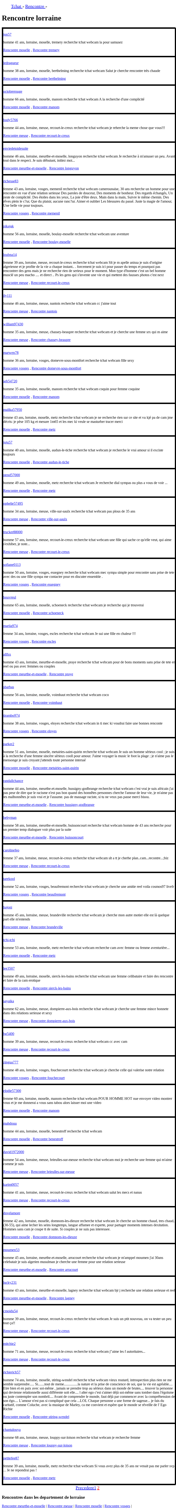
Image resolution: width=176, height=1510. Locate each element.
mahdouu (10, 1123)
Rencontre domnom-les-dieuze (55, 1237)
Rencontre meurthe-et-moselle (25, 168)
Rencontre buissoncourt (66, 837)
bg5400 (8, 1034)
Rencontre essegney (46, 584)
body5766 (10, 120)
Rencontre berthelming (49, 78)
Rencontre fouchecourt (48, 1078)
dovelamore (11, 1213)
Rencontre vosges (16, 213)
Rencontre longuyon (64, 168)
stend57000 (11, 475)
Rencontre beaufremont (49, 894)
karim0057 (11, 1184)
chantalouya (12, 1430)
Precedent (85, 1487)
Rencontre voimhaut (47, 703)
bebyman (9, 817)
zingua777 (10, 1062)
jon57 (7, 34)
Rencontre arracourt (63, 1270)
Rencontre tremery (46, 50)
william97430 (13, 324)
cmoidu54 (10, 1311)
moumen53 (11, 1250)
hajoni (7, 907)
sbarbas (8, 687)
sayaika (8, 1001)
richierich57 (11, 1372)
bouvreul (9, 597)
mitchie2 (9, 1344)
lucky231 (10, 1282)
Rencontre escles (44, 641)
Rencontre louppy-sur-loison (51, 1445)
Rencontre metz (44, 429)
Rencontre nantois (44, 311)
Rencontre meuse (15, 136)
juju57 (7, 442)
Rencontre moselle (16, 50)
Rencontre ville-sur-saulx (49, 519)
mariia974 (10, 626)
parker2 (8, 744)
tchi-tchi (9, 940)
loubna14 (10, 255)
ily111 (7, 296)
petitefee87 (11, 1458)
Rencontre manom (46, 107)
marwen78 (11, 353)
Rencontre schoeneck (48, 613)
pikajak (8, 226)
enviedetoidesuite (15, 148)
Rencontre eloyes (44, 731)
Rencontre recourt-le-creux (50, 136)
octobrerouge (12, 91)
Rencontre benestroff (48, 1139)
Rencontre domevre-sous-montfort (56, 368)
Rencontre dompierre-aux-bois (53, 1021)
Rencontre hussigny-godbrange (71, 805)
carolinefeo (11, 850)
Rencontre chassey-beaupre (51, 340)
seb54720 (10, 381)
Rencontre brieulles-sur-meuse (53, 1172)
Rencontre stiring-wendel (51, 1417)
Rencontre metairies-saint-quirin (56, 768)
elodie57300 (12, 1091)
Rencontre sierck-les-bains (52, 988)
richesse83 (10, 181)
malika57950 (12, 410)
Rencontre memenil (46, 213)
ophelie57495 (13, 503)
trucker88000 (12, 532)
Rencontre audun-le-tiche (51, 462)
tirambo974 (11, 715)
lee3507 (9, 968)
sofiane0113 (12, 565)
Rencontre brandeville (47, 927)
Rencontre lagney (62, 1298)
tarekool (9, 879)
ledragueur (11, 63)
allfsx (7, 654)
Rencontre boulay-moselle (52, 242)
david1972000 (13, 1152)
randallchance (13, 781)
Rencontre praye (61, 674)
